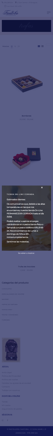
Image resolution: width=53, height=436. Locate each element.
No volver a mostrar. (26, 253)
